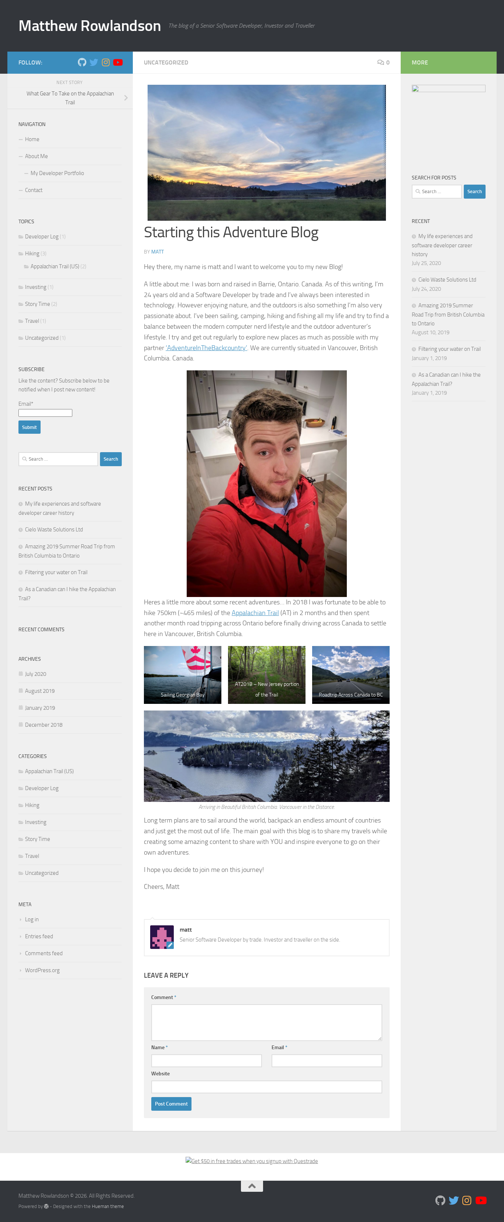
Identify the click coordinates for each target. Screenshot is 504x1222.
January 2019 (40, 708)
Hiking (32, 253)
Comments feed (44, 953)
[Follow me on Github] (81, 62)
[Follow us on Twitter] (93, 62)
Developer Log (42, 236)
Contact (33, 190)
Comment (163, 997)
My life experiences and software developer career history (442, 245)
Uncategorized (166, 62)
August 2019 (40, 691)
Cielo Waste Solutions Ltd (54, 529)
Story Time (37, 304)
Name (159, 1047)
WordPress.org (42, 970)
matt (157, 252)
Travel (32, 321)
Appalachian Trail (255, 613)
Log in (32, 919)
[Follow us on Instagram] (105, 62)
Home (32, 139)
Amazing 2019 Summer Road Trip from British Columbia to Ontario (448, 314)
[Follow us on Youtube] (117, 62)
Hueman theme (108, 1206)
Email (279, 1047)
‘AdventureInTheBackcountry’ (206, 348)
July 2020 (35, 674)
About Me (36, 156)
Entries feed (39, 936)
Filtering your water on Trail (56, 572)
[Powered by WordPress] (46, 1206)
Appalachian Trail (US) (55, 266)
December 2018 (43, 725)
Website (160, 1074)
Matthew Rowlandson (89, 26)
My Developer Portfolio (57, 173)
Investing (35, 287)
